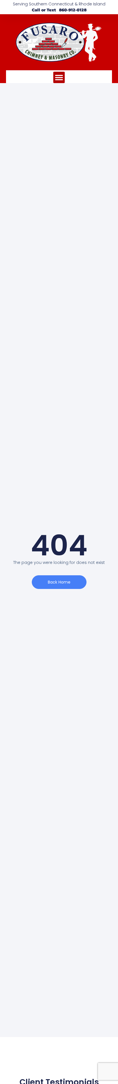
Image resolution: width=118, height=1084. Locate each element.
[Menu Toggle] (59, 77)
